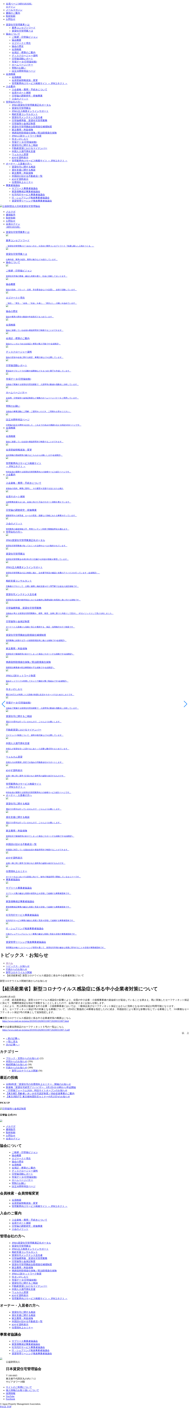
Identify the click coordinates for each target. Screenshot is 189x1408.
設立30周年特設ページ (23, 71)
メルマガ (10, 211)
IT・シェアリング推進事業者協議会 (30, 197)
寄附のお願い (19, 68)
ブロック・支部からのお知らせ (22, 1058)
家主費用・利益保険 (22, 129)
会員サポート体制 (21, 92)
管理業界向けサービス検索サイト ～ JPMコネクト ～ (39, 83)
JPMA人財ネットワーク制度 (26, 136)
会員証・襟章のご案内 (23, 52)
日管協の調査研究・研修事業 (27, 95)
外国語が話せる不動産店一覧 (27, 176)
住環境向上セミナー (22, 182)
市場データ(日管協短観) (24, 61)
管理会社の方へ (14, 102)
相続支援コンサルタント (25, 114)
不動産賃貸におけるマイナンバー (29, 148)
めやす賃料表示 (20, 157)
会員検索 (16, 49)
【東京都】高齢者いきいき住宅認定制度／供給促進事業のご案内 (40, 1093)
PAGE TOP (5, 1406)
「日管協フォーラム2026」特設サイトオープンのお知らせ (36, 1090)
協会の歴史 (18, 46)
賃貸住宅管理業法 (21, 108)
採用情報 (10, 1393)
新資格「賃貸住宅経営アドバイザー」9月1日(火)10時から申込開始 (41, 1087)
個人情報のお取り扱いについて (22, 1390)
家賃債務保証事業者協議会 (26, 191)
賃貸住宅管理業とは (22, 31)
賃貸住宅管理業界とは (18, 24)
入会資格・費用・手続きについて (29, 89)
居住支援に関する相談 (23, 170)
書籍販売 (10, 215)
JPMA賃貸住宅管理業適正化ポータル (31, 105)
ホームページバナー (22, 65)
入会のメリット (20, 99)
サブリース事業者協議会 (25, 188)
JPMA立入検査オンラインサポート (30, 111)
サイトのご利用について (19, 1387)
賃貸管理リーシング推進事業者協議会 (32, 201)
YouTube (10, 1396)
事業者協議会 (13, 185)
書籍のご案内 (13, 13)
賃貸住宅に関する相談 (23, 167)
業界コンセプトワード (23, 27)
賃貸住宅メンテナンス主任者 (27, 117)
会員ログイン (13, 1138)
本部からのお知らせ (16, 1061)
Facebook (10, 1399)
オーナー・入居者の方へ (19, 163)
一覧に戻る (12, 1041)
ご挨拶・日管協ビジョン (25, 37)
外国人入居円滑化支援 (23, 151)
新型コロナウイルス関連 (25, 1070)
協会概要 (16, 40)
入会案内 (10, 86)
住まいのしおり (20, 139)
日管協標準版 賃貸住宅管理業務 (29, 120)
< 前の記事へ (13, 1038)
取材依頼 (10, 16)
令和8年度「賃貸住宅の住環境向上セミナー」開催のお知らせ (38, 1084)
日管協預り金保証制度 (23, 123)
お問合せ (10, 19)
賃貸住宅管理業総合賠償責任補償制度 (32, 126)
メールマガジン (14, 10)
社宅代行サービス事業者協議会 (28, 194)
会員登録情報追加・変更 (25, 80)
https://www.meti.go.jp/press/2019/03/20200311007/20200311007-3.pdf (36, 1030)
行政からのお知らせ (16, 1067)
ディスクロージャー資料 (25, 55)
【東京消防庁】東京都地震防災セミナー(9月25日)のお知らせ (38, 1096)
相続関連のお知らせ (16, 1064)
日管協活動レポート (22, 58)
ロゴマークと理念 (21, 43)
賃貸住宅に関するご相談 (25, 145)
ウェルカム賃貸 (20, 154)
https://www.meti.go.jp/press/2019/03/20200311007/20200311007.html (35, 1021)
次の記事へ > (13, 1044)
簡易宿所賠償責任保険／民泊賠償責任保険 (34, 133)
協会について (13, 34)
